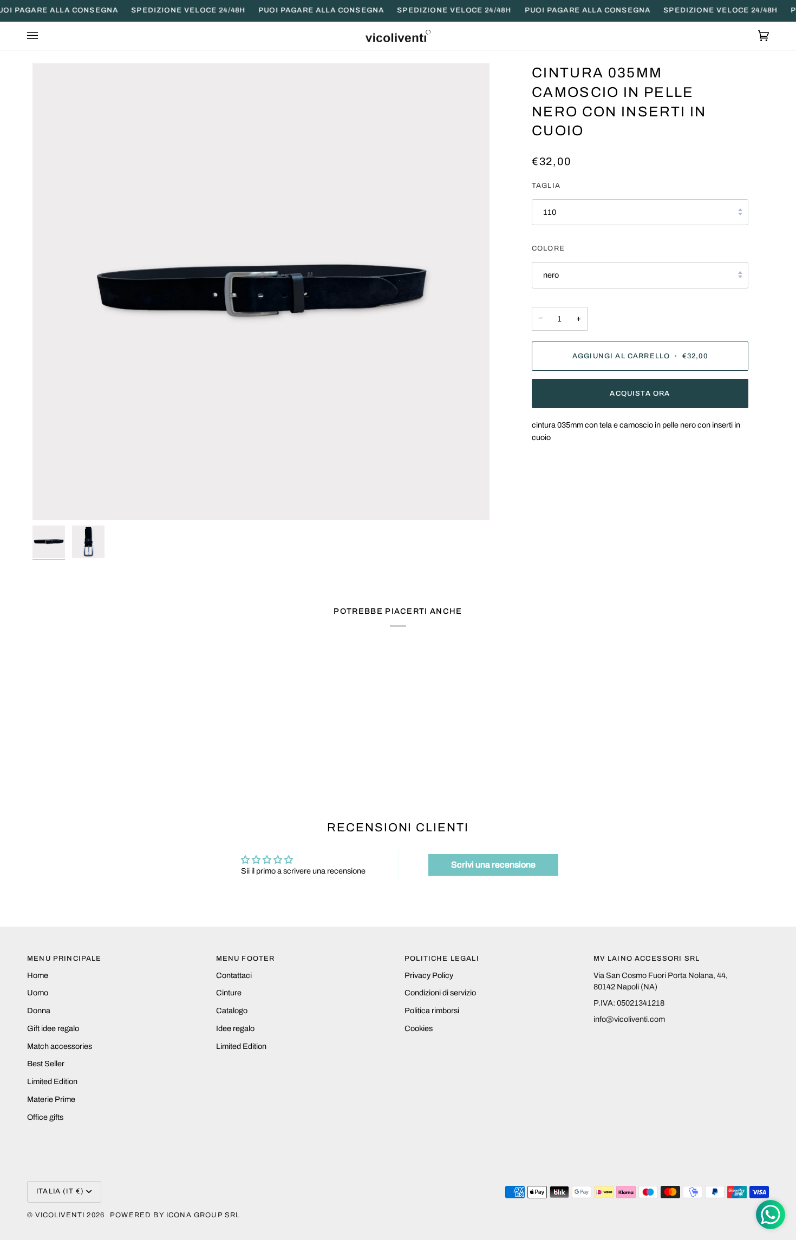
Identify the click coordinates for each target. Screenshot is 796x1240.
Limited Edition (52, 1081)
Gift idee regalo (53, 1028)
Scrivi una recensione (493, 864)
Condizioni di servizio (440, 992)
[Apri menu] (43, 36)
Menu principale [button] (64, 958)
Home (37, 975)
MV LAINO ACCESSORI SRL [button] (646, 958)
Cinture (229, 992)
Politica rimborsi (431, 1010)
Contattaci (234, 975)
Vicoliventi (59, 1215)
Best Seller (45, 1063)
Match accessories (59, 1046)
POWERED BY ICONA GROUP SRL (175, 1215)
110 (549, 212)
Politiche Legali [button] (441, 958)
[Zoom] (261, 291)
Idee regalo (235, 1028)
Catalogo (231, 1010)
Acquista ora (640, 393)
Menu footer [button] (245, 958)
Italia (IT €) (60, 1191)
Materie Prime (51, 1099)
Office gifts (45, 1117)
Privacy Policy (428, 975)
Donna (38, 1010)
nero (551, 275)
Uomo (37, 992)
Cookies (418, 1028)
